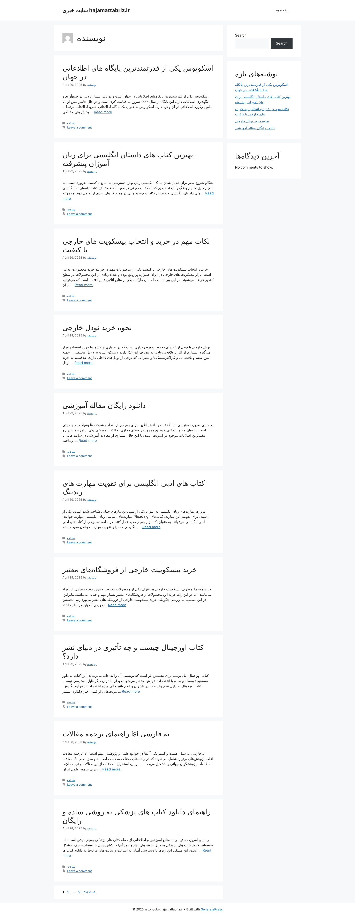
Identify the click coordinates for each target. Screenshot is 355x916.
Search (241, 35)
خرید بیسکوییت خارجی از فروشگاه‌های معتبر (129, 569)
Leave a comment (79, 127)
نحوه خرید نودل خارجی (97, 327)
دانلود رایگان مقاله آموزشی (104, 405)
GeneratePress (212, 909)
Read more (103, 112)
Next (90, 892)
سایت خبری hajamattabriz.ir (96, 10)
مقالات (71, 123)
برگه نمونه (281, 10)
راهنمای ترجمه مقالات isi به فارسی (115, 733)
